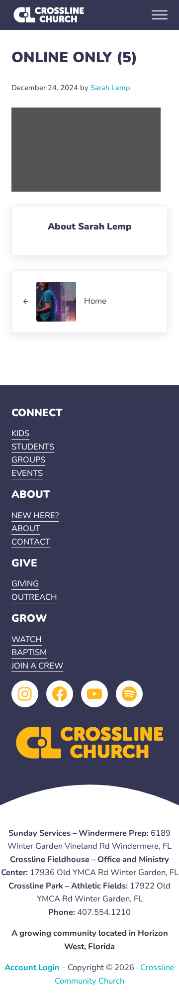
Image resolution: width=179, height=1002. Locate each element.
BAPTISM (29, 652)
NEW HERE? (35, 515)
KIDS (20, 433)
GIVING (25, 583)
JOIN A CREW (37, 665)
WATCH (26, 639)
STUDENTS (32, 446)
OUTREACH (34, 597)
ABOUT (25, 528)
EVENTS (27, 473)
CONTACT (30, 542)
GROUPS (28, 459)
